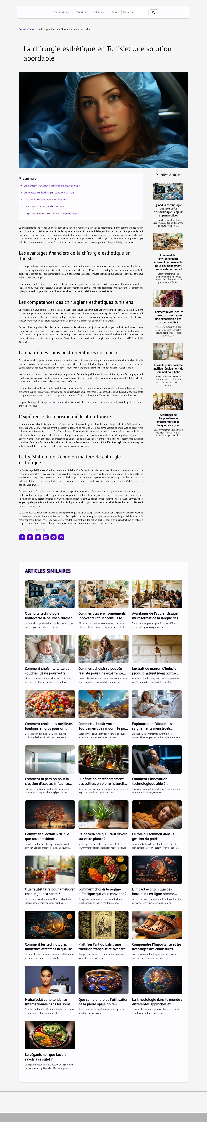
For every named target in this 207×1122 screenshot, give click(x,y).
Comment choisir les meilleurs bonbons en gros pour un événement (49, 728)
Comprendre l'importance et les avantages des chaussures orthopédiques (156, 949)
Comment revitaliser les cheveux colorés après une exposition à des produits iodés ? (168, 317)
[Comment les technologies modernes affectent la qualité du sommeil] (50, 924)
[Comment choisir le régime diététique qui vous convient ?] (103, 869)
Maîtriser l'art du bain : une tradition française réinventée (102, 946)
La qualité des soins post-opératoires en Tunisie (45, 199)
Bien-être (81, 12)
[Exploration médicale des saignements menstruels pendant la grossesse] (157, 703)
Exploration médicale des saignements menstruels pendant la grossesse (152, 728)
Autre (114, 12)
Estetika (52, 402)
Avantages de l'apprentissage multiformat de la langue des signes (168, 420)
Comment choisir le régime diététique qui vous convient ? (102, 891)
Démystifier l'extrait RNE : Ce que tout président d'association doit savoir (47, 839)
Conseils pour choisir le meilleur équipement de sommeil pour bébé (168, 368)
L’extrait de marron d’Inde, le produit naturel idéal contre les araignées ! (156, 673)
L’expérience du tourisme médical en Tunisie (44, 206)
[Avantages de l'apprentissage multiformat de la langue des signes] (168, 401)
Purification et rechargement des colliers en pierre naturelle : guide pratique (103, 783)
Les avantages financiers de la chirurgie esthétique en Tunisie (52, 185)
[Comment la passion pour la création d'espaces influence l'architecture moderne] (50, 759)
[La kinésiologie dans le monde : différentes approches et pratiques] (157, 979)
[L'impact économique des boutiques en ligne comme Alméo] (157, 869)
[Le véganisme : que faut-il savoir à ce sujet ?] (50, 1034)
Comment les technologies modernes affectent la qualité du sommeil (48, 949)
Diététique (99, 12)
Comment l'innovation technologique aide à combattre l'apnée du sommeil (156, 783)
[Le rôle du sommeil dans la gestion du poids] (157, 814)
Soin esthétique (61, 12)
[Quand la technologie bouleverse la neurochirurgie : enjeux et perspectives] (168, 191)
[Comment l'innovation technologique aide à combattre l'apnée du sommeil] (157, 759)
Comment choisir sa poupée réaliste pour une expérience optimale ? (100, 673)
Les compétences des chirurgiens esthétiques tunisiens (49, 192)
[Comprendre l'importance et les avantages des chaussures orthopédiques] (157, 924)
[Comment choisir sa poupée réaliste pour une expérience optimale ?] (103, 648)
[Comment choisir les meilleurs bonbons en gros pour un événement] (50, 703)
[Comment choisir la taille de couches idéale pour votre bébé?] (50, 648)
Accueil (22, 29)
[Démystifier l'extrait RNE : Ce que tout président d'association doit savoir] (50, 814)
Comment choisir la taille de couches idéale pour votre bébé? (47, 673)
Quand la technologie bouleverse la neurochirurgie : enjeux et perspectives (168, 210)
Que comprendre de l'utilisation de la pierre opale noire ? (103, 1001)
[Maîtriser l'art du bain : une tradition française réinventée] (103, 924)
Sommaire (30, 178)
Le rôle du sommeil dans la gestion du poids (153, 836)
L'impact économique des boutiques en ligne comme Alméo (153, 894)
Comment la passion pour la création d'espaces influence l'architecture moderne (47, 783)
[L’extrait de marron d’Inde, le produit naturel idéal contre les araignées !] (157, 648)
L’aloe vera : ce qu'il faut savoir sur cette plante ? (102, 836)
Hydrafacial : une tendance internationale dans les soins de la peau (47, 1004)
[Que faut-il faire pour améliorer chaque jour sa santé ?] (50, 869)
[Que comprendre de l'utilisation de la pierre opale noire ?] (103, 979)
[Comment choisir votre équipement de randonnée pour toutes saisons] (103, 703)
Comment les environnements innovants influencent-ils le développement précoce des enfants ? (168, 262)
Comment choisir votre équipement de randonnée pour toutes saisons (103, 728)
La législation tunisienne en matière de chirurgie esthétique (51, 213)
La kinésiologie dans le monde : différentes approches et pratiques (157, 1004)
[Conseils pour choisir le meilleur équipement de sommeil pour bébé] (168, 351)
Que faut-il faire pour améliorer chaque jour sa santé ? (50, 891)
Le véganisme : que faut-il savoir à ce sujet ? (45, 1056)
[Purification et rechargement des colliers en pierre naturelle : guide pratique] (103, 759)
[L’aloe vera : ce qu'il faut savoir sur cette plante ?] (103, 814)
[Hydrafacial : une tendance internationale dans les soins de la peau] (50, 979)
